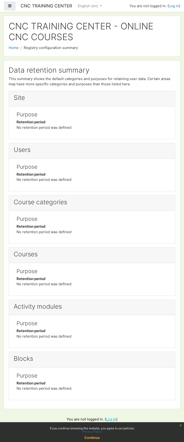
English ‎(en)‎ (88, 6)
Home (14, 47)
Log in (174, 6)
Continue (92, 438)
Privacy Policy (92, 431)
